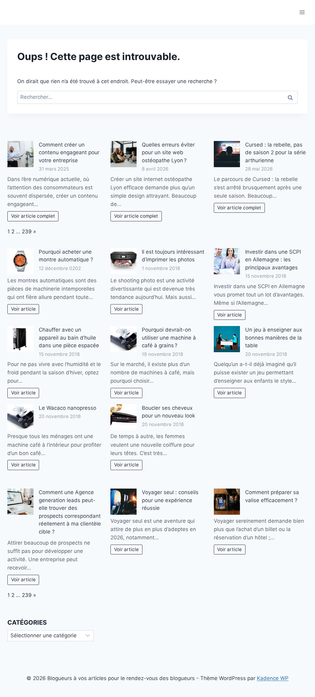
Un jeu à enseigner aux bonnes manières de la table (273, 337)
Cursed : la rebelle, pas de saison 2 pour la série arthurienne (275, 152)
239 (27, 231)
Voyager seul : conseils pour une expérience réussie (170, 500)
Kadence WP (273, 678)
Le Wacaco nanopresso (67, 408)
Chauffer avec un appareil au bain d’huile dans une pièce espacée (69, 337)
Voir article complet (33, 216)
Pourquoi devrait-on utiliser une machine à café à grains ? (169, 337)
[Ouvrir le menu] (302, 12)
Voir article (23, 309)
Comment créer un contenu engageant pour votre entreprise (69, 152)
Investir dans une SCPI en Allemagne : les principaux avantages (273, 260)
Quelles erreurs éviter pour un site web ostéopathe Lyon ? (168, 152)
